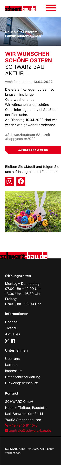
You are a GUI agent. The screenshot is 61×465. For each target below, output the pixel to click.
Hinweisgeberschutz (21, 383)
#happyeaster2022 (20, 139)
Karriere (11, 365)
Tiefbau (11, 328)
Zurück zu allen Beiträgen (33, 149)
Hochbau (12, 322)
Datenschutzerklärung (22, 377)
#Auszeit (43, 135)
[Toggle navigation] (51, 6)
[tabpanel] (30, 31)
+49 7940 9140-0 (23, 425)
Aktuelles (12, 334)
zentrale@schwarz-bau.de (29, 430)
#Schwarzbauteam (20, 135)
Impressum (13, 371)
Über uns (12, 359)
